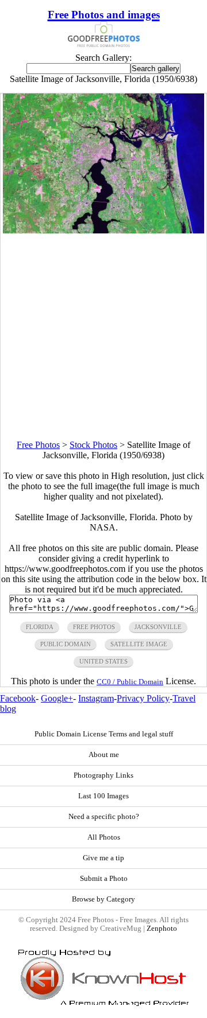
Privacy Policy (143, 698)
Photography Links (103, 775)
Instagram (96, 698)
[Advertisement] (103, 336)
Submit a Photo (104, 879)
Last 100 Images (103, 796)
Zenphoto (162, 929)
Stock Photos (93, 445)
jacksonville (158, 626)
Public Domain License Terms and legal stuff (103, 734)
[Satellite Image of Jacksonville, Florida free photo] (104, 230)
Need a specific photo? (103, 817)
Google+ (57, 698)
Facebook (18, 698)
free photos (94, 626)
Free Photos (38, 445)
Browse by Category (103, 899)
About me (104, 755)
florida (39, 626)
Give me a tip (103, 858)
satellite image (138, 644)
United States (103, 661)
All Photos (103, 837)
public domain (65, 644)
